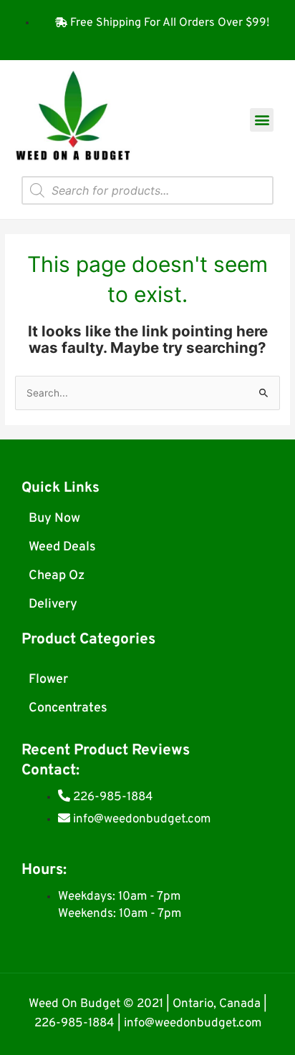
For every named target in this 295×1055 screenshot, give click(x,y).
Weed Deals (62, 547)
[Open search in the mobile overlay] (147, 190)
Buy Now (54, 518)
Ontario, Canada (217, 1004)
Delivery (53, 604)
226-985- (61, 1023)
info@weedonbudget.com (192, 1023)
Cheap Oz (56, 576)
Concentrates (68, 708)
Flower (48, 679)
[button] (262, 120)
